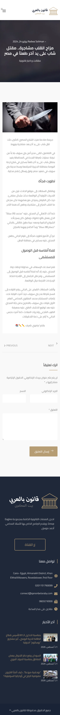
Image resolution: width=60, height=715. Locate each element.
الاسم (23, 391)
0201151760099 (43, 585)
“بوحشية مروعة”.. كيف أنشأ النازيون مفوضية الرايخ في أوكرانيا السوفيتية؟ (22, 674)
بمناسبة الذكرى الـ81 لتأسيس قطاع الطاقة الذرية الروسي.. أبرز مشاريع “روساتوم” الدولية (23, 639)
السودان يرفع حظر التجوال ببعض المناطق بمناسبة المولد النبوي (24, 657)
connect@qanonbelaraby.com (36, 593)
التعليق (53, 409)
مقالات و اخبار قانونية (30, 60)
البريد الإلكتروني (50, 391)
